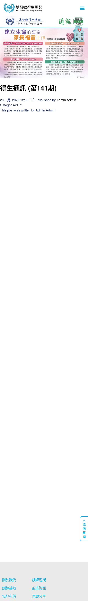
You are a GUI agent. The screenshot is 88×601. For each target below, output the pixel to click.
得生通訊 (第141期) (28, 88)
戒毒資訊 (39, 588)
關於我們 (9, 580)
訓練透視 (39, 580)
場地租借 (9, 596)
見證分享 (39, 596)
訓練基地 (9, 588)
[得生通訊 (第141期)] (44, 75)
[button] (82, 8)
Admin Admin (66, 99)
